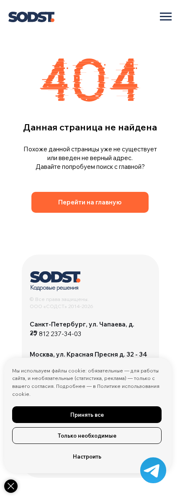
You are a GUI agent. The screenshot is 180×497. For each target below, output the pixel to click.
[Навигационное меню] (166, 17)
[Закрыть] (11, 486)
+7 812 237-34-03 (55, 334)
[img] (55, 281)
